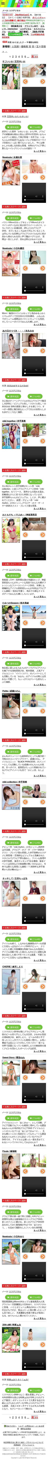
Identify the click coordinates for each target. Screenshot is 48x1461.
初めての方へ (11, 1426)
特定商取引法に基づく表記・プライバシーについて (23, 1442)
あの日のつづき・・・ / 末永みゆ (18, 330)
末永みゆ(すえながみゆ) (17, 385)
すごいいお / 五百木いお (13, 61)
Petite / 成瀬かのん (11, 690)
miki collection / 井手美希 (14, 781)
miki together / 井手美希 (14, 420)
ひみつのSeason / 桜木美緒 (15, 602)
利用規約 (17, 1445)
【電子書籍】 (23, 31)
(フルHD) (36, 127)
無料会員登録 (26, 1428)
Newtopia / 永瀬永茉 (12, 157)
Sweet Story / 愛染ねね (13, 1057)
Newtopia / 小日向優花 (13, 248)
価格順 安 (26, 46)
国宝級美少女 (16, 26)
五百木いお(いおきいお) (17, 116)
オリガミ (12, 31)
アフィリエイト (28, 1445)
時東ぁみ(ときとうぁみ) (17, 1379)
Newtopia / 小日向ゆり (13, 1236)
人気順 (15, 46)
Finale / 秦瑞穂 (9, 1151)
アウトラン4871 (31, 26)
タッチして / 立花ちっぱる (14, 878)
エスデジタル (25, 28)
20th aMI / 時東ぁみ (11, 1324)
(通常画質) (14, 127)
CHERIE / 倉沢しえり (12, 966)
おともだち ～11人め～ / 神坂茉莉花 (19, 514)
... (28, 56)
